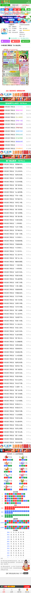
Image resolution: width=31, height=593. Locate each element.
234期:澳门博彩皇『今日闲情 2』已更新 (13, 237)
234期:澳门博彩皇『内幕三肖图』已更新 (14, 282)
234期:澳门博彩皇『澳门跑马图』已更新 (14, 216)
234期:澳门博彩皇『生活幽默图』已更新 (14, 341)
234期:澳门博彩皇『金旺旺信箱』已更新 (14, 373)
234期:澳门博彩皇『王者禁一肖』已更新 (14, 387)
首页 (4, 592)
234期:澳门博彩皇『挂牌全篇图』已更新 (14, 345)
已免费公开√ (11, 586)
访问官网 (26, 41)
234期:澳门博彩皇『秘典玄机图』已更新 (14, 174)
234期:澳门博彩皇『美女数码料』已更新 (14, 421)
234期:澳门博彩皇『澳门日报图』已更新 (14, 393)
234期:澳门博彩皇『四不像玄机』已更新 (14, 230)
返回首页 (28, 2)
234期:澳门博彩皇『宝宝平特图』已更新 (14, 296)
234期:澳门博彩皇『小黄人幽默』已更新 (14, 286)
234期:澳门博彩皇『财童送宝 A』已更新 (14, 404)
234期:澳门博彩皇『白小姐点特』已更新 (14, 324)
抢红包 (27, 592)
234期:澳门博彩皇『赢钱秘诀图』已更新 (14, 439)
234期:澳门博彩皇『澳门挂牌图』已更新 (14, 213)
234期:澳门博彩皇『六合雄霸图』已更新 (14, 414)
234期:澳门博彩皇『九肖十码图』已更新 (14, 227)
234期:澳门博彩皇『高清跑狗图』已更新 (14, 241)
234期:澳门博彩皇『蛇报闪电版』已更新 (14, 376)
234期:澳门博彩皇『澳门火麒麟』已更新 (14, 310)
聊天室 (19, 592)
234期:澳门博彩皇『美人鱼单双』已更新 (14, 314)
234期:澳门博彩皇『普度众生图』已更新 (14, 425)
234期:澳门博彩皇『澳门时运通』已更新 (14, 432)
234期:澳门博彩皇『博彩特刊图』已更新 (14, 411)
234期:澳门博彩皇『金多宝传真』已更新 (14, 272)
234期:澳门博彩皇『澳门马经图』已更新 (14, 300)
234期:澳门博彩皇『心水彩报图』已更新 (14, 355)
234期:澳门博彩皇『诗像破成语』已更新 (14, 293)
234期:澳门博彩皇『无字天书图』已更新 (14, 307)
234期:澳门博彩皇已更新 (13, 107)
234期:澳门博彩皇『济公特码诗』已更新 (14, 171)
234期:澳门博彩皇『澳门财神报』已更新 (14, 185)
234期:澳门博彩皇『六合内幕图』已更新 (14, 400)
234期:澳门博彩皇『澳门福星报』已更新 (14, 369)
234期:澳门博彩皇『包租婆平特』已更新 (14, 317)
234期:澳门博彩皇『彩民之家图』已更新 (14, 428)
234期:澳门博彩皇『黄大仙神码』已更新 (14, 380)
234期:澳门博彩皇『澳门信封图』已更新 (14, 390)
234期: (5, 586)
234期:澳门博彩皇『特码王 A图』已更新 (14, 202)
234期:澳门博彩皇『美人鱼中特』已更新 (14, 254)
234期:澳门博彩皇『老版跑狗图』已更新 (14, 289)
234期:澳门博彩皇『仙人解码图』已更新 (14, 192)
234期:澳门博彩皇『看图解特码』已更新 (14, 164)
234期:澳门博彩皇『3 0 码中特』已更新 (13, 251)
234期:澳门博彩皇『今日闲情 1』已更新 (13, 247)
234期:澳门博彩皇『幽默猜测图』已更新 (14, 261)
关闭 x (26, 573)
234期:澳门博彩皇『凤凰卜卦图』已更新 (14, 320)
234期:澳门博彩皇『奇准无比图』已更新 (14, 418)
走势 (11, 592)
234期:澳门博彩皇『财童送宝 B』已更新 (14, 407)
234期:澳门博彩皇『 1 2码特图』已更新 (13, 223)
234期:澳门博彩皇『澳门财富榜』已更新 (14, 397)
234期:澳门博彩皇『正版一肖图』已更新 (14, 234)
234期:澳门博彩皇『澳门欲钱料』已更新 (14, 359)
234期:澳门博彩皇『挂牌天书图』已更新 (14, 303)
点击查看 (26, 586)
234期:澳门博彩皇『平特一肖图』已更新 (14, 195)
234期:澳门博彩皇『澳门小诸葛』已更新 (14, 435)
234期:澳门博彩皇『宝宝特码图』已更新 (14, 181)
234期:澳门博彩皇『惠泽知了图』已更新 (14, 366)
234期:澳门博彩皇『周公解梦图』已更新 (14, 279)
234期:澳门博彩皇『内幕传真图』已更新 (14, 220)
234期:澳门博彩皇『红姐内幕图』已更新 (14, 334)
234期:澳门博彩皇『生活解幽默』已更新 (14, 167)
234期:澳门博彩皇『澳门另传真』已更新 (14, 188)
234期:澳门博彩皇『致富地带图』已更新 (14, 442)
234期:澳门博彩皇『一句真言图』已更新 (14, 265)
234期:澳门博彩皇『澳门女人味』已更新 (14, 258)
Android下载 (6, 41)
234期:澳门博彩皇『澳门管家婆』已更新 (14, 209)
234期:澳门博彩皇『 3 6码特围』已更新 (13, 268)
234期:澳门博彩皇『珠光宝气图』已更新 (14, 383)
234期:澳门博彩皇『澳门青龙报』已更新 (14, 206)
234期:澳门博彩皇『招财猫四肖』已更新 (14, 348)
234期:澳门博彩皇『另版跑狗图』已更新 (14, 244)
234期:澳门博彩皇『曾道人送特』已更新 (14, 327)
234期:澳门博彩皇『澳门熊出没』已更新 (14, 338)
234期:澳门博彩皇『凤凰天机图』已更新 (14, 275)
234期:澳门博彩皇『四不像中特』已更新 (14, 199)
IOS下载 (16, 41)
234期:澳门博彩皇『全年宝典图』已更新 (14, 178)
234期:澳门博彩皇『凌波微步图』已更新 (14, 352)
